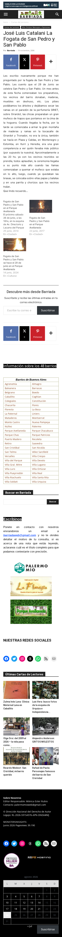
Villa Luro (10, 468)
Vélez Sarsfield (40, 451)
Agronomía (11, 383)
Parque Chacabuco (42, 430)
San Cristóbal (12, 447)
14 (39, 902)
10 (7, 902)
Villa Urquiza (39, 481)
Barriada (11, 50)
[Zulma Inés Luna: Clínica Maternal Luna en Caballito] (16, 690)
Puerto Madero (13, 439)
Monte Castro (12, 422)
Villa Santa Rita (40, 477)
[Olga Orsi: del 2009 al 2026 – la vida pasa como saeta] (16, 726)
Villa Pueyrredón (14, 473)
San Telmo (10, 451)
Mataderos (11, 417)
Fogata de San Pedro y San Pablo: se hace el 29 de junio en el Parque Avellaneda (13, 263)
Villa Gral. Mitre (13, 464)
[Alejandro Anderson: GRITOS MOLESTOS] (45, 726)
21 (39, 908)
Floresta (9, 409)
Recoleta (36, 439)
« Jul (29, 926)
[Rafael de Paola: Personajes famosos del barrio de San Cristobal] (45, 756)
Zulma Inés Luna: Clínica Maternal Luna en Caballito (16, 705)
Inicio (5, 22)
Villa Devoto (38, 460)
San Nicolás (38, 447)
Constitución (39, 400)
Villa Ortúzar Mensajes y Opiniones (36, 27)
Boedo (35, 392)
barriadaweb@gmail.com (19, 535)
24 (7, 915)
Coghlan (36, 396)
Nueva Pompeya (41, 422)
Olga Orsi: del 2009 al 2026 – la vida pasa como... (14, 741)
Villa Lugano (38, 464)
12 (24, 902)
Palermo (36, 426)
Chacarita (10, 405)
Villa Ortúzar (39, 468)
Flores (35, 405)
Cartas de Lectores (20, 22)
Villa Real (37, 473)
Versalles (10, 456)
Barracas (37, 388)
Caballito (10, 396)
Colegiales (10, 400)
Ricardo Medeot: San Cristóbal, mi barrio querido (14, 771)
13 (31, 902)
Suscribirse (48, 310)
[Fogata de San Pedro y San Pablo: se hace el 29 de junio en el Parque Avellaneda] (14, 244)
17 (7, 908)
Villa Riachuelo (13, 477)
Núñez (8, 426)
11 (15, 902)
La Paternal (11, 413)
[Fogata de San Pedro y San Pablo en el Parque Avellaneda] (16, 218)
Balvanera (10, 388)
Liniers (36, 413)
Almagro (36, 383)
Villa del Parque (13, 460)
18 (15, 908)
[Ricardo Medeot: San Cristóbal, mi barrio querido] (16, 756)
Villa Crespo (38, 456)
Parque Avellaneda (15, 430)
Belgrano (10, 392)
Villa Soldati (11, 481)
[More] (51, 62)
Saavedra (37, 443)
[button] (5, 14)
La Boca (36, 409)
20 (31, 908)
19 (24, 908)
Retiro (8, 443)
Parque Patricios (41, 434)
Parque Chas (12, 434)
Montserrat (38, 417)
